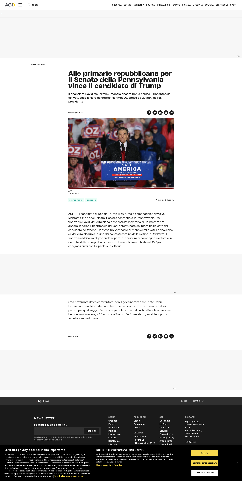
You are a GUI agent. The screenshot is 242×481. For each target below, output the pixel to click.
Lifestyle (198, 5)
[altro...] (171, 112)
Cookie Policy (166, 434)
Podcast (138, 427)
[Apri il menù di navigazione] (20, 5)
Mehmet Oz (91, 200)
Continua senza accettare (205, 463)
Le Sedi (163, 424)
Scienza (186, 5)
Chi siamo (165, 420)
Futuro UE (139, 440)
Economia (138, 5)
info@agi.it (190, 442)
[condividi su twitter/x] (155, 112)
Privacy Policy (167, 437)
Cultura (209, 5)
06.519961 (194, 436)
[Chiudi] (237, 463)
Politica (150, 5)
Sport (233, 5)
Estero (127, 5)
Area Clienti (166, 441)
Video (137, 420)
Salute (176, 5)
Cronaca (117, 5)
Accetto (204, 453)
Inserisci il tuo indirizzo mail (50, 425)
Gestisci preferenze (205, 473)
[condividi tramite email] (166, 112)
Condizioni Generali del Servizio (48, 440)
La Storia (164, 427)
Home (33, 64)
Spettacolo (222, 5)
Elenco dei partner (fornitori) (109, 465)
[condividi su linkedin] (160, 112)
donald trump (75, 200)
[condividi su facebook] (149, 112)
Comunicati (166, 444)
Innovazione (164, 5)
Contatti (164, 431)
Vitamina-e (140, 436)
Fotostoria (139, 424)
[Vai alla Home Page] (10, 5)
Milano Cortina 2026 (144, 443)
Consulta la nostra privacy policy (68, 476)
